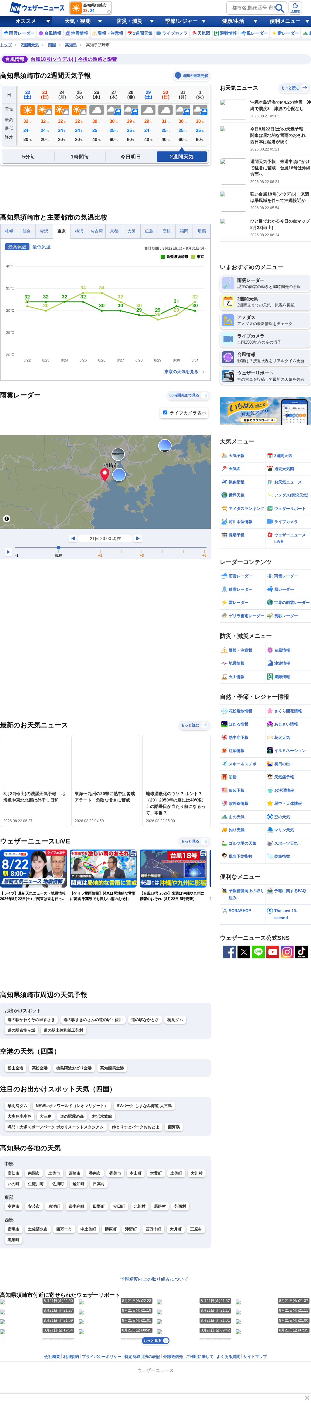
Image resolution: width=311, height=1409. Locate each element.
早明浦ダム (17, 1105)
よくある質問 (228, 1356)
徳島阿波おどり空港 (74, 1068)
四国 (52, 45)
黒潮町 (13, 1240)
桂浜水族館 (102, 1116)
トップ (6, 45)
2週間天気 (30, 45)
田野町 (99, 1206)
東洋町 (54, 1206)
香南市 (95, 1173)
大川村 (197, 1173)
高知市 (13, 1173)
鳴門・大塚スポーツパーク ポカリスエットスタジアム (56, 1127)
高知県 (71, 45)
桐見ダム (175, 1019)
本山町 (136, 1173)
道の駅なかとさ (145, 1019)
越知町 (78, 1184)
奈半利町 (76, 1206)
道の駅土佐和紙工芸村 (63, 1030)
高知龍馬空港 (112, 1068)
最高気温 (17, 246)
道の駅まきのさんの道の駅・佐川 (93, 1019)
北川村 (139, 1206)
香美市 (115, 1173)
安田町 (119, 1206)
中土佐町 (88, 1229)
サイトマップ (255, 1356)
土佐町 (176, 1173)
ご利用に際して (200, 1356)
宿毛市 (13, 1229)
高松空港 (40, 1068)
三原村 (196, 1229)
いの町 (13, 1184)
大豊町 (156, 1173)
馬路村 (160, 1206)
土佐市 (54, 1173)
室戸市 (13, 1206)
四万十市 (64, 1229)
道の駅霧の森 (72, 1116)
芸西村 (180, 1206)
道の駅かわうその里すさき (31, 1019)
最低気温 (41, 246)
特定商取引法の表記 (142, 1356)
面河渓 (174, 1127)
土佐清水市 (38, 1229)
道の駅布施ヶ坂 (21, 1030)
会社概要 (52, 1356)
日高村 (99, 1184)
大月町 (176, 1229)
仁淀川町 (36, 1184)
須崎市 (74, 1173)
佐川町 (58, 1184)
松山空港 (15, 1068)
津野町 (131, 1229)
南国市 (34, 1173)
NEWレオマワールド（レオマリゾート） (72, 1105)
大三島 (46, 1116)
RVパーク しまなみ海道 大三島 (144, 1105)
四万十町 (153, 1229)
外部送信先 (173, 1356)
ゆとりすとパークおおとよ (135, 1127)
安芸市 (34, 1206)
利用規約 (71, 1356)
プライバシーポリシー (101, 1356)
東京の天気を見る (182, 371)
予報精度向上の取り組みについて (154, 1279)
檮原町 (111, 1229)
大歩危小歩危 (19, 1116)
